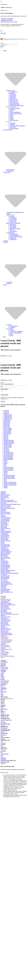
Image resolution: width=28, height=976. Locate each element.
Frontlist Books (4, 534)
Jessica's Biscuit (4, 622)
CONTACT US (8, 803)
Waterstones (3, 757)
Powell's (6, 471)
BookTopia (3, 663)
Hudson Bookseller (8, 456)
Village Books (4, 585)
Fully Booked (4, 728)
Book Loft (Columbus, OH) (7, 500)
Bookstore (3, 492)
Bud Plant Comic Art (6, 599)
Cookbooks (12, 109)
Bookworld (3, 664)
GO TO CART (13, 21)
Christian (6, 240)
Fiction (11, 116)
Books (5, 50)
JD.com (2, 678)
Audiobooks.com (8, 414)
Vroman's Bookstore (5, 589)
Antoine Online (4, 717)
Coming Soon (13, 96)
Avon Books (10, 282)
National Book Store (5, 729)
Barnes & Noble (4, 653)
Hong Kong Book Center (7, 698)
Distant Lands (4, 525)
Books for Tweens (14, 100)
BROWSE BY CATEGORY (13, 223)
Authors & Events (8, 129)
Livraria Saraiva (4, 668)
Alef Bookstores (4, 682)
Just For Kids (4, 610)
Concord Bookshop (5, 520)
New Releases (13, 94)
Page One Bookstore (5, 565)
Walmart (6, 486)
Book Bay (3, 498)
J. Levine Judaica (5, 652)
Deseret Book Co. (5, 521)
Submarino (3, 670)
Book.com (3, 747)
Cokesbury (3, 643)
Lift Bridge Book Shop (6, 551)
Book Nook (3, 502)
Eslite (2, 745)
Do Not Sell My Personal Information (14, 950)
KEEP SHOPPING (5, 21)
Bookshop (6, 439)
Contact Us (9, 324)
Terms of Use (4, 948)
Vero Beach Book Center (6, 584)
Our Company (10, 328)
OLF (2, 741)
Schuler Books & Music (9, 475)
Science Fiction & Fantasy (16, 113)
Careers (11, 335)
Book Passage (7, 420)
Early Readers (13, 227)
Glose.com (20, 783)
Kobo (5, 464)
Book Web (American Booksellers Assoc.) (11, 504)
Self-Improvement (14, 120)
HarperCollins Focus (14, 104)
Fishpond (3, 725)
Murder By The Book (6, 629)
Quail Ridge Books (5, 566)
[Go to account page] (5, 34)
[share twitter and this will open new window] (14, 873)
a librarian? (12, 124)
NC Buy (3, 559)
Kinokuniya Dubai (5, 762)
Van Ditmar (3, 722)
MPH (2, 710)
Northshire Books (5, 562)
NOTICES (6, 816)
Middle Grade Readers (15, 228)
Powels (2, 657)
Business (12, 115)
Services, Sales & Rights (15, 332)
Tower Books (4, 579)
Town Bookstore (5, 581)
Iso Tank (3, 543)
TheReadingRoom (5, 577)
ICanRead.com (13, 239)
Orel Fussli (3, 743)
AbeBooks (3, 493)
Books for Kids (13, 98)
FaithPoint (3, 648)
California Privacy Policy (10, 949)
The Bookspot (4, 683)
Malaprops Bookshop (6, 552)
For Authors (12, 327)
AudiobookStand (5, 602)
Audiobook (6, 410)
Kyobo (2, 708)
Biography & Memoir (15, 108)
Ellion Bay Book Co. (6, 528)
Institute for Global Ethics (7, 634)
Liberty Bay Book (5, 550)
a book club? (13, 127)
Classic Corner (13, 221)
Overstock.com (4, 563)
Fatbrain (2, 529)
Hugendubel (3, 691)
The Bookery (4, 574)
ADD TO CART (4, 389)
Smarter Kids (4, 611)
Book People (7, 424)
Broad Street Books (5, 512)
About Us (12, 330)
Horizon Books (4, 539)
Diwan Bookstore (5, 680)
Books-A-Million (8, 428)
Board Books (13, 224)
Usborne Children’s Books (16, 236)
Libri (2, 693)
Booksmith (3, 509)
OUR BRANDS (10, 232)
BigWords (3, 615)
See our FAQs (7, 795)
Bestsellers (12, 93)
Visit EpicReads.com (14, 235)
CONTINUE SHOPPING (7, 18)
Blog (5, 336)
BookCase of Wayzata (6, 505)
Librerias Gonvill (5, 714)
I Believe (3, 650)
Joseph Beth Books (5, 544)
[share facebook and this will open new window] (14, 848)
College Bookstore (5, 519)
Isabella (2, 542)
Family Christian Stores (6, 649)
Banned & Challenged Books (16, 105)
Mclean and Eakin (5, 554)
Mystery (11, 117)
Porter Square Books (8, 467)
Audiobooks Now (8, 416)
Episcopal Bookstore (5, 646)
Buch (2, 690)
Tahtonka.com (4, 627)
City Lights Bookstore (6, 517)
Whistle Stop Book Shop (6, 592)
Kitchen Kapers (4, 623)
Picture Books (13, 226)
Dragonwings (4, 527)
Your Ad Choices (18, 948)
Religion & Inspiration (15, 112)
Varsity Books (4, 618)
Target (5, 479)
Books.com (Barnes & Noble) (8, 508)
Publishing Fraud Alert (12, 817)
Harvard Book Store (8, 452)
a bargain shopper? (14, 128)
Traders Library (4, 638)
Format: (3, 384)
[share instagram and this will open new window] (14, 905)
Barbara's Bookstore (5, 494)
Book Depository (5, 753)
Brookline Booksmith (9, 440)
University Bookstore (6, 582)
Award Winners (13, 92)
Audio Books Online (5, 600)
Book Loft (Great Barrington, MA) (9, 501)
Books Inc (6, 435)
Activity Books (13, 231)
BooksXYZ (3, 511)
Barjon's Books (4, 496)
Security (19, 951)
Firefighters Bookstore (6, 633)
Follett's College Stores (6, 531)
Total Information (5, 578)
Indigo (2, 674)
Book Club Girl (13, 101)
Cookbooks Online (5, 619)
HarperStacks (13, 238)
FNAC (2, 686)
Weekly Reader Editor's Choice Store (9, 614)
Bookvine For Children (6, 603)
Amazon (3, 672)
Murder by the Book (5, 558)
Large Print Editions (14, 102)
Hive (2, 756)
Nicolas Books (4, 561)
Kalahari (3, 739)
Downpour (6, 448)
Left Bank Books (5, 548)
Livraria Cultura (4, 667)
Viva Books (3, 588)
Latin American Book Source (7, 656)
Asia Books (3, 749)
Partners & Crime (5, 630)
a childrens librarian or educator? (17, 125)
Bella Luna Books (5, 497)
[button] (3, 392)
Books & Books (7, 430)
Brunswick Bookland (6, 513)
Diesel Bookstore (5, 524)
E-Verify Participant (21, 949)
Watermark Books (5, 590)
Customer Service (14, 326)
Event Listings (10, 171)
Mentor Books (4, 555)
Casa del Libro (4, 654)
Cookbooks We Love (6, 621)
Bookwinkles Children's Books (8, 604)
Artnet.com (3, 598)
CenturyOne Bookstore (6, 641)
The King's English (5, 575)
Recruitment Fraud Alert (13, 818)
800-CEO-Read (4, 631)
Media (11, 334)
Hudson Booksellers (8, 458)
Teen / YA (12, 230)
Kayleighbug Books (5, 546)
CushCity (3, 626)
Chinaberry (3, 516)
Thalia (2, 694)
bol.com (2, 721)
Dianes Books (4, 523)
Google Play (6, 451)
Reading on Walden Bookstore (8, 570)
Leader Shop (4, 635)
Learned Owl (4, 547)
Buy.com (3, 515)
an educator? (13, 123)
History (11, 110)
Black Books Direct (5, 625)
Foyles (2, 755)
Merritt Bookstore (5, 556)
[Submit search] (2, 44)
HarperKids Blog (14, 234)
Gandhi (2, 713)
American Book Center (6, 720)
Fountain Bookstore (5, 532)
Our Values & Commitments (16, 331)
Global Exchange (5, 536)
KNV (2, 695)
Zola (2, 593)
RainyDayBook (4, 569)
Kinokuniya (3, 705)
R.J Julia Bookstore (5, 567)
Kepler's (5, 460)
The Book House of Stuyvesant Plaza (9, 573)
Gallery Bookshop (5, 535)
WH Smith (3, 687)
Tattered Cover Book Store (10, 482)
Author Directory (11, 169)
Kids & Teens (7, 172)
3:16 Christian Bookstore (6, 639)
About (5, 284)
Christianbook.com (5, 642)
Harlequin (9, 283)
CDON (2, 732)
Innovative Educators (6, 540)
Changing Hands (8, 444)
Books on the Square (5, 507)
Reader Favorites (11, 90)
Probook (3, 701)
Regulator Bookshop (5, 571)
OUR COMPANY (8, 807)
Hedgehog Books (5, 538)
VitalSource (3, 586)
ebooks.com (6, 449)
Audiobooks (12, 97)
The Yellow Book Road (6, 612)
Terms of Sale (10, 948)
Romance (12, 119)
